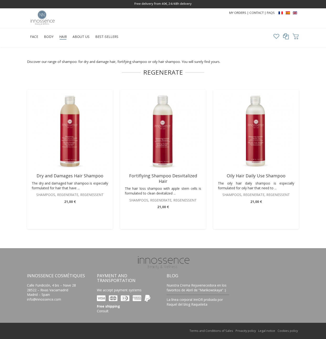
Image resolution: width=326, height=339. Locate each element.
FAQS (271, 12)
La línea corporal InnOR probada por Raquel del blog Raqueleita (195, 302)
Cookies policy (288, 331)
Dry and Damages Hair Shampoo (70, 176)
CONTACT (256, 12)
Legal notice (266, 331)
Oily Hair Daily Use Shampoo (256, 176)
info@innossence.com (44, 299)
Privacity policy (246, 331)
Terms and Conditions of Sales (211, 331)
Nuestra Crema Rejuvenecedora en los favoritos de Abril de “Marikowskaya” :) (196, 287)
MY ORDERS (237, 12)
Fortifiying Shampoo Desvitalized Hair (163, 178)
